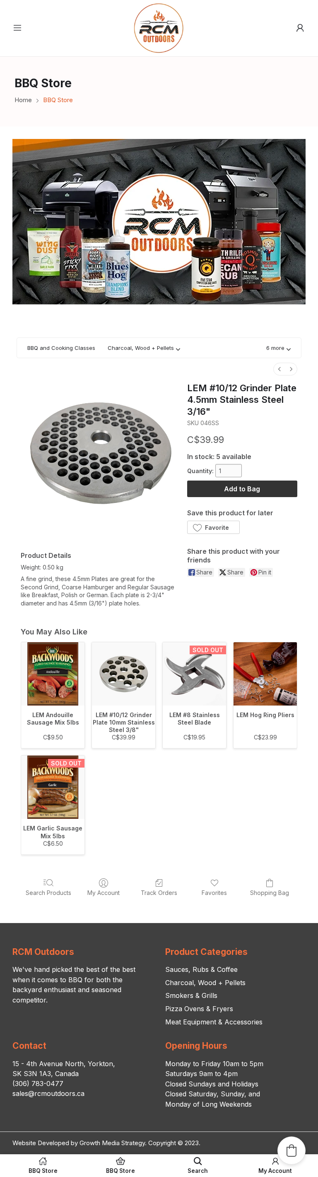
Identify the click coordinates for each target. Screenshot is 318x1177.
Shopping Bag (269, 892)
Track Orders (159, 892)
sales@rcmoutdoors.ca (48, 1093)
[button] (278, 348)
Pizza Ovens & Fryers (199, 1009)
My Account (103, 892)
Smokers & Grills (191, 995)
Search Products (48, 892)
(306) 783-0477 (37, 1083)
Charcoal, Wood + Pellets (205, 982)
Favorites (214, 892)
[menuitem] (279, 369)
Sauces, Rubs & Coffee (201, 969)
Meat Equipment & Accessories (214, 1022)
